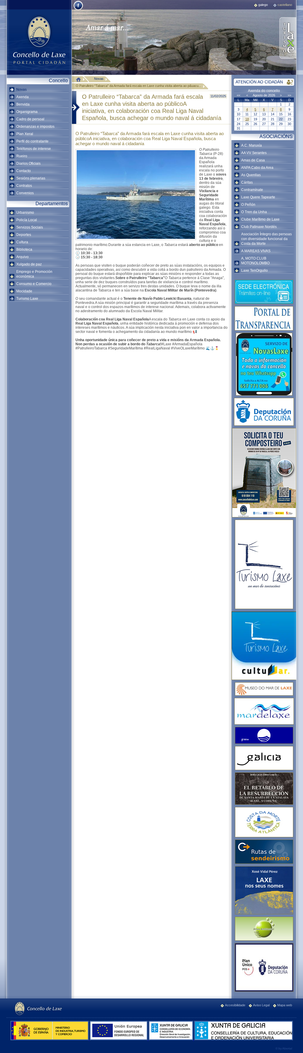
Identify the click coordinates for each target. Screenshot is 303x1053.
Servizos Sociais (29, 227)
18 (247, 119)
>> (289, 95)
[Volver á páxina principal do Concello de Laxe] (39, 40)
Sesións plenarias (30, 178)
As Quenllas (251, 175)
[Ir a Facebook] (78, 9)
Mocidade (24, 291)
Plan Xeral (24, 134)
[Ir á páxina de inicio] (79, 79)
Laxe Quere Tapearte (258, 197)
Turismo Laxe (27, 299)
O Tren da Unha (254, 212)
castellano (285, 5)
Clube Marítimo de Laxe (260, 219)
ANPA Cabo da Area (257, 168)
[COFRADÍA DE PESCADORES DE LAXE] (263, 711)
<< (238, 95)
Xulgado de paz (29, 264)
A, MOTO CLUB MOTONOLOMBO (255, 260)
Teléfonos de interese (33, 149)
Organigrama (27, 112)
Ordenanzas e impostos (35, 126)
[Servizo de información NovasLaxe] (263, 364)
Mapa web (284, 1005)
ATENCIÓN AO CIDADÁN (259, 82)
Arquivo (22, 257)
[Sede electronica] (263, 292)
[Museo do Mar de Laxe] (263, 689)
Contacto (23, 171)
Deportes (23, 235)
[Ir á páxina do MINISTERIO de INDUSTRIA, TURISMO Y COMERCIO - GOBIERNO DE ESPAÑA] (50, 1039)
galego (263, 5)
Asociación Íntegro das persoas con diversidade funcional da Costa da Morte (266, 239)
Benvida (23, 104)
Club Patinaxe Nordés (259, 227)
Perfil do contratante (32, 141)
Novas (21, 90)
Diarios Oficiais (28, 163)
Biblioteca (24, 249)
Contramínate (252, 190)
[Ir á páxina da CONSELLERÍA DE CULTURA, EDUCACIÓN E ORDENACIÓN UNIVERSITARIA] (243, 1039)
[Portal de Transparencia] (263, 318)
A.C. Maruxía (251, 145)
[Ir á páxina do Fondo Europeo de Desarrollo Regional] (119, 1039)
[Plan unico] (263, 967)
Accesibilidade (235, 1005)
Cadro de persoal (30, 119)
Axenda (22, 97)
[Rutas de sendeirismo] (263, 852)
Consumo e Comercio (33, 284)
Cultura (22, 242)
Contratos (24, 186)
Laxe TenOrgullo (254, 270)
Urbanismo (25, 212)
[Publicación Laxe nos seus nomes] (263, 890)
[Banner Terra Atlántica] (263, 822)
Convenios (25, 193)
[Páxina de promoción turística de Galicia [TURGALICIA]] (263, 758)
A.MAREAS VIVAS (255, 251)
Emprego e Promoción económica (34, 274)
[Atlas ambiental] (263, 929)
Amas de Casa (253, 160)
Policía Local (26, 220)
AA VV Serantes (254, 153)
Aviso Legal (261, 1005)
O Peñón (248, 205)
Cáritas (247, 182)
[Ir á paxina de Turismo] (287, 38)
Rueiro (21, 156)
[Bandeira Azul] (263, 735)
